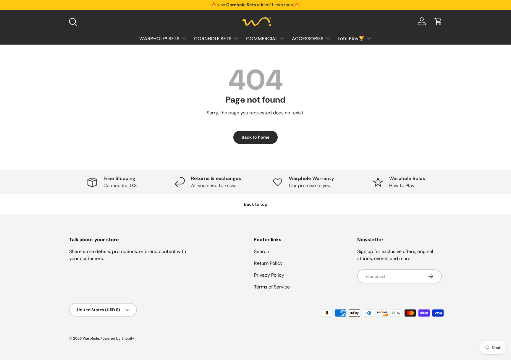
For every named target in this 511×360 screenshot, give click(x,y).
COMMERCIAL (261, 38)
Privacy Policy (269, 275)
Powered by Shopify (117, 338)
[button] (438, 21)
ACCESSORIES (308, 38)
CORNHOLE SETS (213, 38)
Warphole (91, 338)
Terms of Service (272, 287)
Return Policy (268, 263)
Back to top (255, 204)
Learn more (283, 4)
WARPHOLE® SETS (159, 38)
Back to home (255, 137)
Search (261, 251)
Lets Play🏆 (351, 38)
